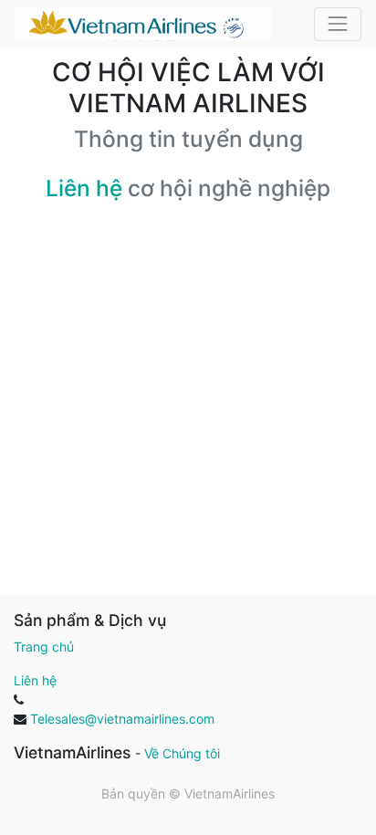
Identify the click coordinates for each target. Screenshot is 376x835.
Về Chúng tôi (182, 753)
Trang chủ (44, 646)
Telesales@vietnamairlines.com (122, 718)
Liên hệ (84, 188)
